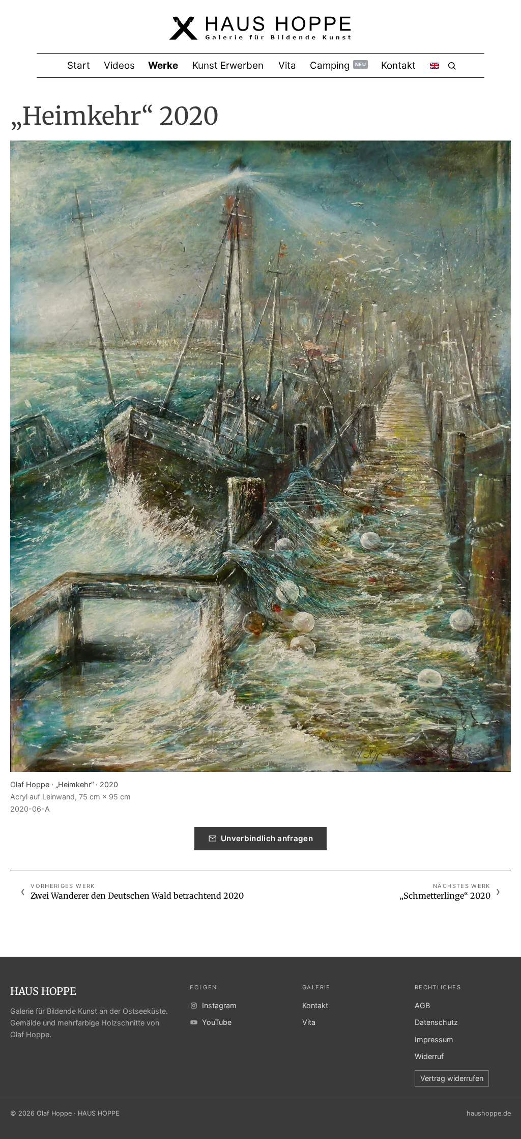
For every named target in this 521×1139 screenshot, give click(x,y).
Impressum (434, 1039)
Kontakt (315, 1005)
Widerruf (429, 1056)
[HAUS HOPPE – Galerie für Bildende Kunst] (260, 34)
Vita (308, 1022)
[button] (260, 456)
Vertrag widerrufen (451, 1078)
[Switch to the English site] (434, 66)
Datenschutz (436, 1022)
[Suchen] (452, 66)
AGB (422, 1005)
